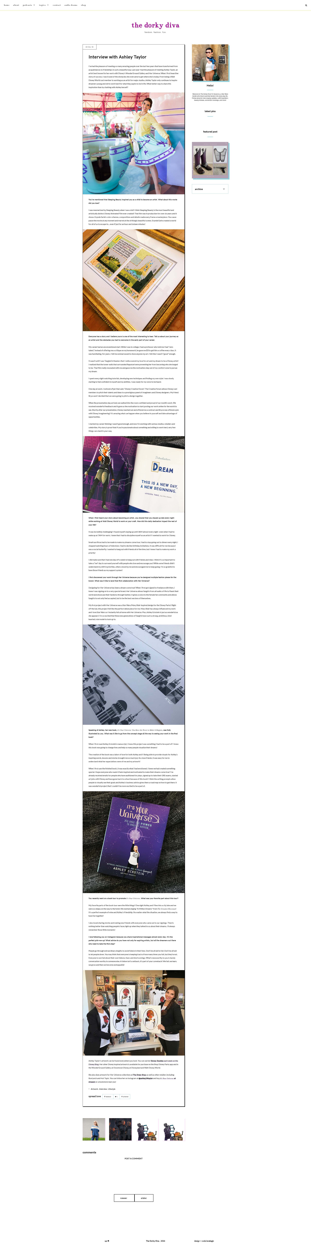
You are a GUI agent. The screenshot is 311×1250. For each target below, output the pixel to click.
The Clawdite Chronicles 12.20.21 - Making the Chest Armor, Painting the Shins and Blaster (210, 159)
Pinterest (125, 1096)
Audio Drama (71, 5)
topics (42, 5)
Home (6, 5)
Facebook (108, 1096)
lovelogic (210, 1241)
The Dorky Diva (155, 25)
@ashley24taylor (146, 1078)
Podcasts (27, 5)
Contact (57, 5)
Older (144, 1198)
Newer (124, 1198)
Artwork (94, 1089)
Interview (103, 1089)
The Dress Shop (139, 1075)
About (16, 5)
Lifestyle (111, 1089)
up (106, 1241)
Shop (83, 5)
